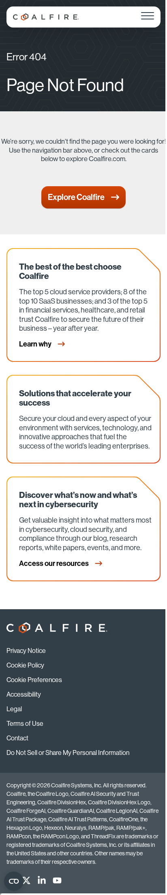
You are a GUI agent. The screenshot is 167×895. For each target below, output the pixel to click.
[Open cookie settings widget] (14, 881)
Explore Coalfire (76, 197)
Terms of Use (24, 723)
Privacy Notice (26, 651)
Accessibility (23, 694)
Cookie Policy (25, 665)
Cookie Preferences (34, 680)
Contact (17, 738)
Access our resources (54, 563)
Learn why (36, 344)
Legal (14, 709)
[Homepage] (46, 17)
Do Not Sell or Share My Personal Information (67, 753)
